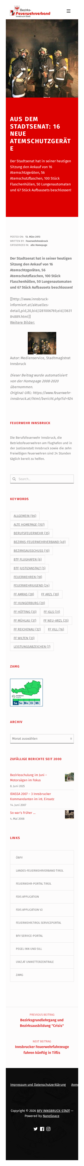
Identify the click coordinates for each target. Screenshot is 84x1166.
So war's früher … (23, 813)
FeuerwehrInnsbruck (37, 241)
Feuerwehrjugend (32, 585)
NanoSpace (51, 1116)
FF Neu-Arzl (56, 621)
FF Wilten (24, 638)
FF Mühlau (25, 621)
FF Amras (24, 594)
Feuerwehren (28, 577)
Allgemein (25, 516)
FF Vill (56, 629)
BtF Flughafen (28, 559)
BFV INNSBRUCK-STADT (53, 1111)
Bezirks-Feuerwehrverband (40, 542)
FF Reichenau (27, 629)
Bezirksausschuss (32, 551)
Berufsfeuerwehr (32, 533)
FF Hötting (25, 612)
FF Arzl (50, 594)
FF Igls (52, 612)
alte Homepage (38, 245)
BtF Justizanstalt (29, 568)
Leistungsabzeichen (32, 647)
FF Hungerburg (29, 603)
